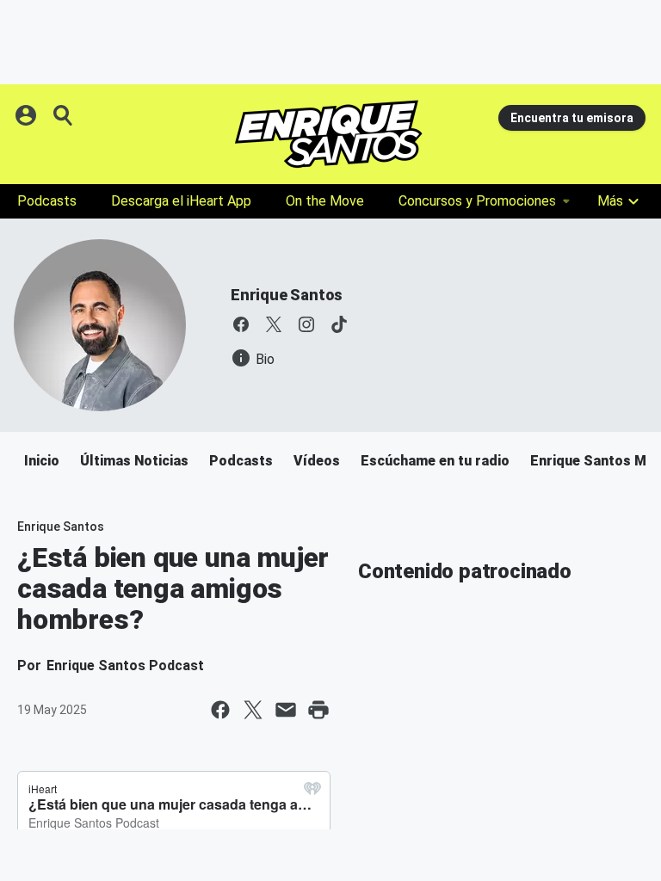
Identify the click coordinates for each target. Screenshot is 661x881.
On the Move (325, 201)
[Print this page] (318, 710)
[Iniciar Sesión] (27, 115)
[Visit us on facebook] (241, 324)
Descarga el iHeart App (181, 201)
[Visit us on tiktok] (339, 324)
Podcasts (47, 201)
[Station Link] (329, 134)
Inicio (41, 461)
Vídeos (316, 461)
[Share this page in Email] (286, 710)
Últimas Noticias (134, 461)
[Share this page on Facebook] (220, 710)
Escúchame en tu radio (435, 461)
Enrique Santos (287, 295)
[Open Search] (63, 115)
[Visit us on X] (273, 324)
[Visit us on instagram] (306, 324)
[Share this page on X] (253, 710)
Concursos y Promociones (477, 201)
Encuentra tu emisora (571, 118)
